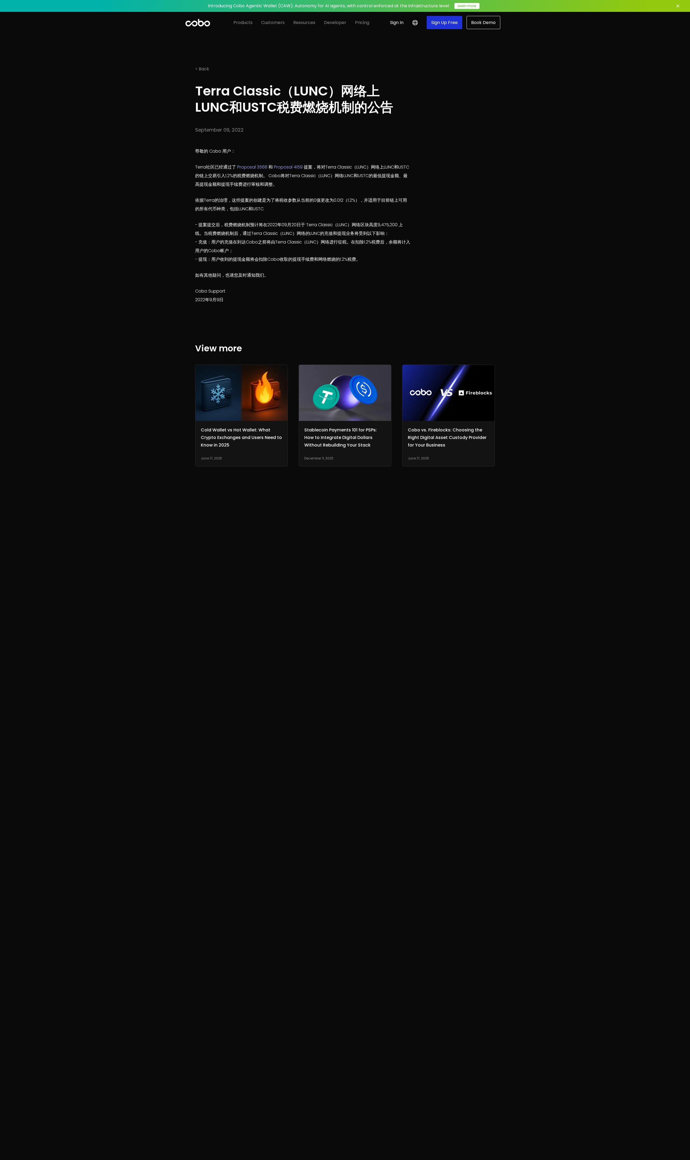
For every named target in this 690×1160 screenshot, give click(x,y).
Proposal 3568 (252, 167)
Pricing (362, 22)
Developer (335, 22)
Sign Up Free (444, 22)
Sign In (396, 22)
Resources (304, 22)
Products (243, 22)
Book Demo (483, 22)
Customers (273, 22)
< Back (202, 69)
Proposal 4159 (288, 167)
